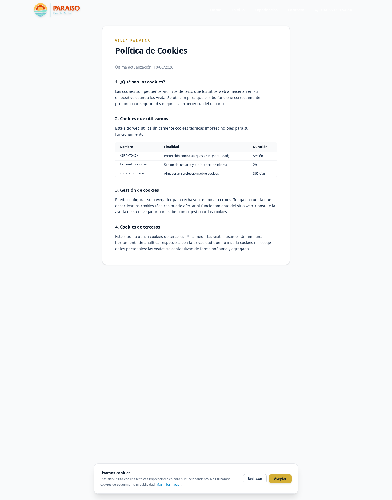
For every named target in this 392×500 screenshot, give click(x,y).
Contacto (296, 9)
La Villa (238, 9)
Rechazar (255, 478)
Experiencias (266, 9)
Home (215, 9)
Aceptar (280, 478)
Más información (168, 484)
